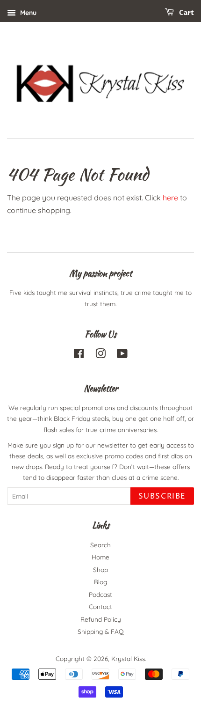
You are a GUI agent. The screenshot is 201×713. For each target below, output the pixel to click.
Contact (100, 606)
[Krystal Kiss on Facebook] (78, 355)
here (170, 197)
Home (100, 557)
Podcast (100, 594)
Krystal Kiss (128, 658)
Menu (27, 12)
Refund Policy (100, 619)
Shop (100, 569)
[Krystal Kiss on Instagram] (100, 355)
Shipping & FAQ (101, 631)
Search (100, 545)
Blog (100, 582)
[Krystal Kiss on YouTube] (122, 355)
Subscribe (162, 496)
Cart (186, 12)
